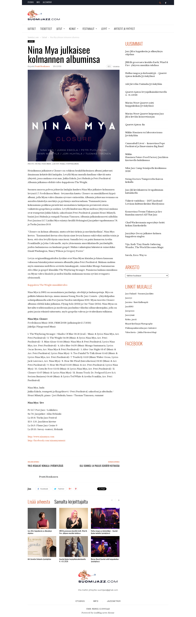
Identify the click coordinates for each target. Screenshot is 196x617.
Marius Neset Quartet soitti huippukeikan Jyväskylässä (105, 560)
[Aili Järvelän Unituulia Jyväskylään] (42, 546)
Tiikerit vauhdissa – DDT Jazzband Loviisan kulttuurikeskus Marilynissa (144, 202)
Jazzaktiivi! (47, 2)
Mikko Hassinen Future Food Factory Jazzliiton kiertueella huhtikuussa (146, 157)
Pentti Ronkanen (42, 66)
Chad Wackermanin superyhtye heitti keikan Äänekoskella (145, 224)
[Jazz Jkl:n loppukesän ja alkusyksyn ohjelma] (42, 518)
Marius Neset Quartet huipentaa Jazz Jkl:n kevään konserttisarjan (144, 115)
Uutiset (32, 29)
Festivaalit (88, 29)
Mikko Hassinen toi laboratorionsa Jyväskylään (143, 134)
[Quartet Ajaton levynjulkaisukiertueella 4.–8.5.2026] (73, 546)
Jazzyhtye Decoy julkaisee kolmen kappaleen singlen (143, 235)
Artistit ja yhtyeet (124, 29)
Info (38, 2)
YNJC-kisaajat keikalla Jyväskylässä (45, 465)
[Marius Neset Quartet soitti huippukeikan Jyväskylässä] (105, 546)
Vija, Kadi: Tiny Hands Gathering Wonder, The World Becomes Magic (144, 246)
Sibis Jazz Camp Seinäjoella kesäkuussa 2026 (145, 169)
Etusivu (31, 2)
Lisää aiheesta (39, 502)
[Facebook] (165, 2)
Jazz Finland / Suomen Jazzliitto (139, 294)
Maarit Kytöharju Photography (139, 324)
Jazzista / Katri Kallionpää (136, 302)
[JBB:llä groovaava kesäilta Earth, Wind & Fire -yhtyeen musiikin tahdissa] (73, 518)
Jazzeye (128, 298)
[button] (160, 3)
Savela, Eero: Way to (136, 255)
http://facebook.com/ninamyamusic (47, 440)
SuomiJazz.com (33, 37)
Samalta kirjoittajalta (71, 502)
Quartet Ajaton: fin (135, 124)
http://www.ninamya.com (41, 436)
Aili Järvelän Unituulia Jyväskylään (39, 559)
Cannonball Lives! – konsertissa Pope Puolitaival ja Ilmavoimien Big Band (145, 145)
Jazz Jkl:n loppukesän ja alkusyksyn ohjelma (40, 532)
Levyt (104, 29)
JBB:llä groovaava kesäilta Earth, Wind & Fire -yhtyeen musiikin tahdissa (73, 532)
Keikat (72, 29)
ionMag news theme (104, 613)
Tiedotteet (46, 29)
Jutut (59, 29)
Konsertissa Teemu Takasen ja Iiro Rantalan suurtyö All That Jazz (143, 213)
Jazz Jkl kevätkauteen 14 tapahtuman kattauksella (144, 191)
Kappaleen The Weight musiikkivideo (47, 285)
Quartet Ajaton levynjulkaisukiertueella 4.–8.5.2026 (72, 560)
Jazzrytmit (129, 315)
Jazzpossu (129, 311)
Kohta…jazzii (130, 319)
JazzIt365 (129, 306)
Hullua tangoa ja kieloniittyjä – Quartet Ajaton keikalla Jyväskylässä (104, 532)
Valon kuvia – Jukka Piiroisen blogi (140, 332)
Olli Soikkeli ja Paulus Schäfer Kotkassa (100, 465)
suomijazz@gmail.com (108, 590)
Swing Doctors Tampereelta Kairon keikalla (144, 180)
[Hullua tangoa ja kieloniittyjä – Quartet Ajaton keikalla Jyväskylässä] (105, 518)
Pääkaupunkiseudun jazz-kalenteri (140, 328)
